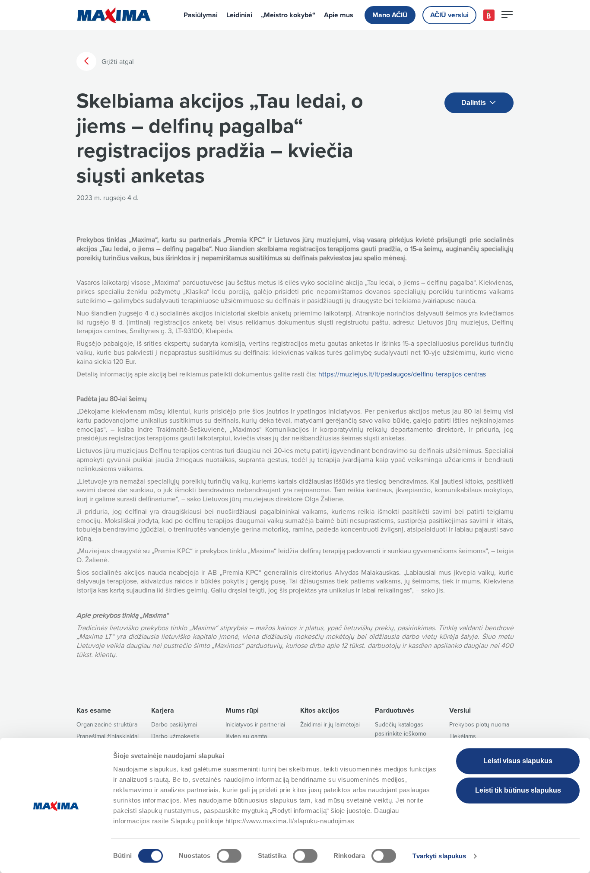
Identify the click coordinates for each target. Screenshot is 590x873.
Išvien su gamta (246, 736)
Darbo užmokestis (175, 736)
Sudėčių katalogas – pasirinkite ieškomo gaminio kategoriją (401, 733)
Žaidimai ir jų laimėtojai (330, 724)
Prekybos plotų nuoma (479, 724)
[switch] (229, 856)
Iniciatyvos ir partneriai (255, 724)
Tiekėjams (462, 736)
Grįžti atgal (117, 61)
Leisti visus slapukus (517, 761)
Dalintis (474, 102)
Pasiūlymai (201, 15)
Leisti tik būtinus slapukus (518, 790)
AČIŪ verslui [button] (449, 15)
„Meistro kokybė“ (288, 15)
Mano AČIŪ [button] (390, 15)
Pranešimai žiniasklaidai (107, 736)
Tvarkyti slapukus (439, 856)
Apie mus (338, 15)
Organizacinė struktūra (106, 724)
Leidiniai (239, 15)
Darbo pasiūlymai (174, 724)
